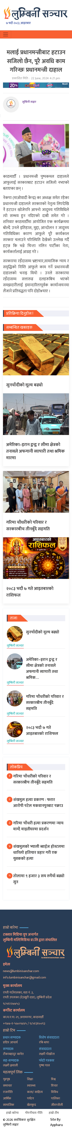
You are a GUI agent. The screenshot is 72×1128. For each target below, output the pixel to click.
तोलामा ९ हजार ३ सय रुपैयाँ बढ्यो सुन (38, 879)
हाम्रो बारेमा (12, 1113)
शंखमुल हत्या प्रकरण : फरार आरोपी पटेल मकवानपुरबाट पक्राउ (38, 802)
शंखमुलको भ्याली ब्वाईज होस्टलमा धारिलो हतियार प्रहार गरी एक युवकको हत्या (39, 852)
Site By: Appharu (56, 1122)
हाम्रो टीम (54, 1113)
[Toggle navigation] (5, 34)
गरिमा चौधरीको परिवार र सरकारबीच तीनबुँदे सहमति (33, 779)
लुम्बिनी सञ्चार (29, 101)
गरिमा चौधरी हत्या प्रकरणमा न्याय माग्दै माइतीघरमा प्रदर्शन (38, 826)
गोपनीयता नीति (33, 1113)
